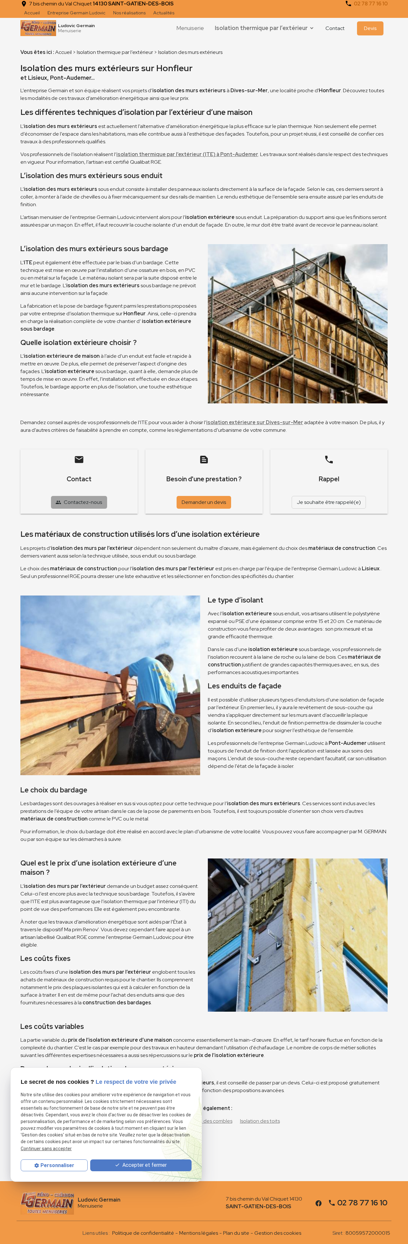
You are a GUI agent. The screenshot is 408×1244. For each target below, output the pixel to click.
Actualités (163, 13)
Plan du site (236, 1233)
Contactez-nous (78, 502)
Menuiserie (190, 28)
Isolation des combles (207, 1121)
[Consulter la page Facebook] (319, 1202)
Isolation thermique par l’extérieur (261, 28)
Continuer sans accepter (46, 1148)
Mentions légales (198, 1233)
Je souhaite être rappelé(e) (329, 502)
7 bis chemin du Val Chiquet (101, 3)
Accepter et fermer (144, 1165)
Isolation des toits (260, 1121)
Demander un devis (204, 502)
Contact (335, 28)
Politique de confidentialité (143, 1233)
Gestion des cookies (277, 1233)
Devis (370, 28)
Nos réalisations (129, 13)
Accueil (32, 13)
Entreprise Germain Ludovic (76, 13)
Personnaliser (57, 1165)
